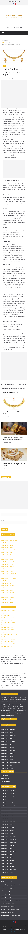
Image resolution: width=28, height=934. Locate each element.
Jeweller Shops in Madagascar (8, 585)
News (4, 65)
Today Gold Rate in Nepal (7, 625)
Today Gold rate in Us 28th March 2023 (14, 413)
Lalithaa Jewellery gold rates (8, 897)
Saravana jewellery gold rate (8, 906)
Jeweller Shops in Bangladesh (8, 561)
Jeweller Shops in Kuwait (7, 559)
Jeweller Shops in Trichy (7, 765)
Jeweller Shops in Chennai (7, 732)
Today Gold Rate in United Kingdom (9, 644)
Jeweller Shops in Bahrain (7, 554)
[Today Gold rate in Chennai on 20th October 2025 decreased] (14, 423)
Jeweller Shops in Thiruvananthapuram (10, 762)
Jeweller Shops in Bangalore (8, 729)
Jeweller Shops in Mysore (7, 756)
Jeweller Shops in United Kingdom (9, 540)
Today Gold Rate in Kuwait (7, 620)
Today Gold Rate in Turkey (7, 641)
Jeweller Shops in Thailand (7, 592)
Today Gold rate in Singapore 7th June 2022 (13, 388)
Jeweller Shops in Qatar (6, 552)
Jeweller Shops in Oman (7, 557)
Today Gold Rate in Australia (8, 610)
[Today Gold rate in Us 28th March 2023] (14, 397)
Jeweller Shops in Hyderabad (8, 741)
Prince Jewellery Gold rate (7, 903)
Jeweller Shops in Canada (7, 545)
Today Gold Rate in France (7, 617)
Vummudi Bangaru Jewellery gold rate (10, 915)
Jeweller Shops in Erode (7, 738)
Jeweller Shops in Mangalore (8, 750)
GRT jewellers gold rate (6, 881)
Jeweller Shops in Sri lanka (7, 588)
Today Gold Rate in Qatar (7, 632)
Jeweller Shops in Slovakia (7, 597)
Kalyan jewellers (5, 778)
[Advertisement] (14, 94)
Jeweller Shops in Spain (6, 583)
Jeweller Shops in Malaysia (7, 569)
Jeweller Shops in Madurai (7, 747)
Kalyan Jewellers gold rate (7, 891)
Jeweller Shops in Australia (7, 542)
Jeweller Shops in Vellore (7, 768)
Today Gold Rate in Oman (7, 627)
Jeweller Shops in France (7, 564)
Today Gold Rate (13, 78)
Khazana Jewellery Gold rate (8, 894)
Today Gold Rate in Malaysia (8, 622)
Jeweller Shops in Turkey (7, 595)
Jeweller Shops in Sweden (7, 602)
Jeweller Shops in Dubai (7, 547)
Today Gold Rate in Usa (6, 646)
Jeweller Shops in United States (8, 538)
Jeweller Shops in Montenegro (8, 599)
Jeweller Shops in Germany (7, 566)
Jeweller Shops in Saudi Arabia (8, 550)
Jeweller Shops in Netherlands (8, 573)
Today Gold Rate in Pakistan (8, 629)
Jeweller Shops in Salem (7, 759)
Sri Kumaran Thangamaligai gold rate (10, 909)
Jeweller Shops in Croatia (7, 590)
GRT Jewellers (4, 775)
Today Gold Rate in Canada (7, 613)
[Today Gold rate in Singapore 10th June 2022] (14, 449)
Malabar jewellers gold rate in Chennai (10, 900)
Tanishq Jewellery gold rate (7, 912)
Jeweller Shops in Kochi (6, 744)
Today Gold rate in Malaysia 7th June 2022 (14, 384)
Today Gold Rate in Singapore (8, 636)
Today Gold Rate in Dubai (7, 615)
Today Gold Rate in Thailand (8, 639)
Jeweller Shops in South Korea (8, 578)
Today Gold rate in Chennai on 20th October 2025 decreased (13, 439)
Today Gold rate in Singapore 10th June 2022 (14, 464)
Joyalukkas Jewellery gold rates (8, 888)
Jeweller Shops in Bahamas (7, 580)
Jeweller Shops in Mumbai (7, 753)
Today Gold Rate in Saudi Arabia (9, 634)
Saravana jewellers (5, 781)
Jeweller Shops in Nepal (7, 571)
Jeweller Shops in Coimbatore (8, 735)
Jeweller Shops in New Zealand (8, 576)
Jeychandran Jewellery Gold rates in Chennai (12, 885)
